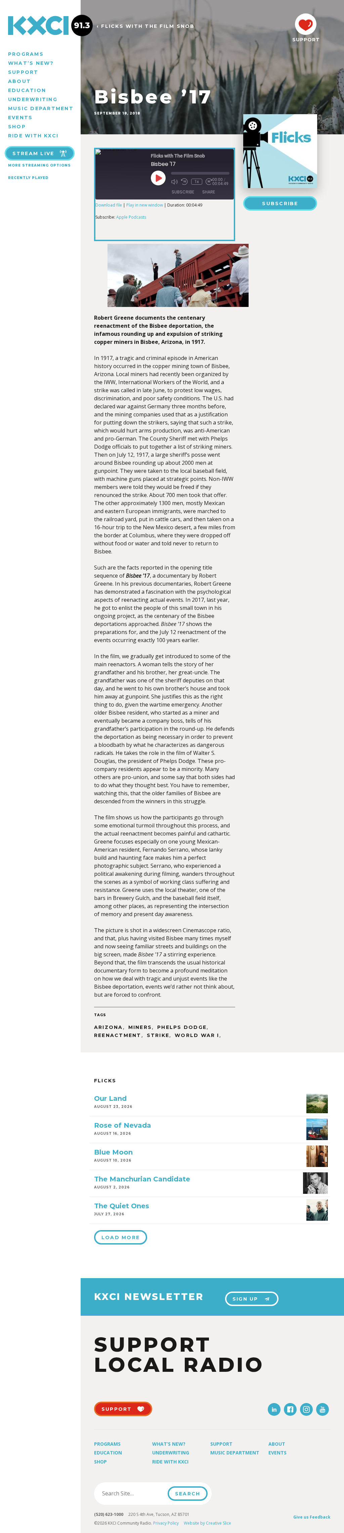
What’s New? (31, 63)
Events (20, 118)
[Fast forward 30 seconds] (209, 182)
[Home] (40, 25)
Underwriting (32, 99)
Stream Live (33, 153)
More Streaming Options (39, 165)
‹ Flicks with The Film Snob (146, 26)
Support (23, 72)
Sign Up (245, 1299)
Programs (26, 54)
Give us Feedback (312, 1517)
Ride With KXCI (33, 136)
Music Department (41, 108)
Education (27, 90)
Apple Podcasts (131, 217)
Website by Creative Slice (207, 1523)
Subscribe (280, 203)
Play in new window (144, 205)
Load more (120, 1237)
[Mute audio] (174, 182)
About (19, 81)
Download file (108, 205)
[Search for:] (133, 1493)
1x (197, 181)
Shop (17, 127)
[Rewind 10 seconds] (184, 182)
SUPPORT (305, 40)
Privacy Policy (166, 1523)
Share (208, 192)
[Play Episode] (158, 178)
